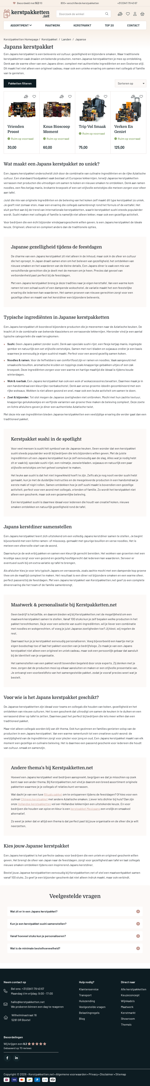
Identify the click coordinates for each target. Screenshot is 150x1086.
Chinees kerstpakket (34, 799)
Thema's (126, 1024)
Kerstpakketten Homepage (21, 39)
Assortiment (19, 25)
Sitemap (120, 1074)
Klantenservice (89, 989)
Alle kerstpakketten (133, 989)
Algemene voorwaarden (71, 1074)
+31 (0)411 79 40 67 (127, 3)
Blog (82, 1018)
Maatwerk (52, 25)
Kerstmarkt (82, 25)
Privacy (93, 1074)
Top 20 (109, 25)
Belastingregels (89, 1012)
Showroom (128, 1018)
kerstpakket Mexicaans (85, 808)
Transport (85, 995)
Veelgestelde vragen (92, 1007)
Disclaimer (106, 1074)
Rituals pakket (53, 794)
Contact (133, 25)
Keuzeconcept (130, 995)
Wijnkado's (128, 1001)
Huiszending (87, 1001)
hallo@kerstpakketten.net (28, 1002)
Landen (66, 39)
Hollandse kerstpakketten (34, 804)
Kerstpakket (49, 39)
